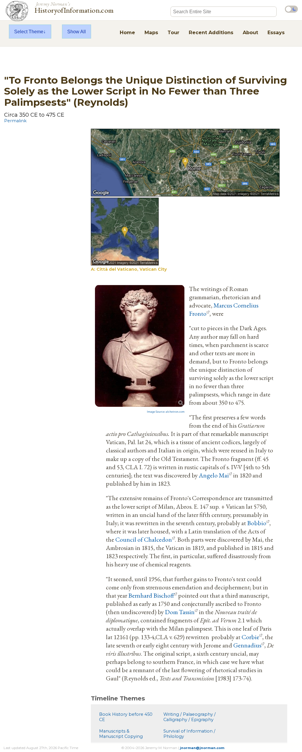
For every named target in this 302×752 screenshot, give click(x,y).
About (250, 32)
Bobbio (256, 523)
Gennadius (247, 645)
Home (127, 32)
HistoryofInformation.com (74, 7)
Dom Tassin (180, 612)
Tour (173, 32)
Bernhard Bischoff (151, 595)
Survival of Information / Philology (189, 733)
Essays (276, 32)
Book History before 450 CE (125, 717)
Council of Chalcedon (143, 539)
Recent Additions (211, 32)
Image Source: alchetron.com (166, 411)
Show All (76, 31)
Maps (151, 32)
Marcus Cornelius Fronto (223, 309)
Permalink (15, 120)
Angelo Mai (214, 475)
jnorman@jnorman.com (202, 748)
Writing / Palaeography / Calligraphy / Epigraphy (189, 717)
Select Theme (28, 31)
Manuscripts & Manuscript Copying (121, 733)
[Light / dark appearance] (291, 9)
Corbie (250, 637)
